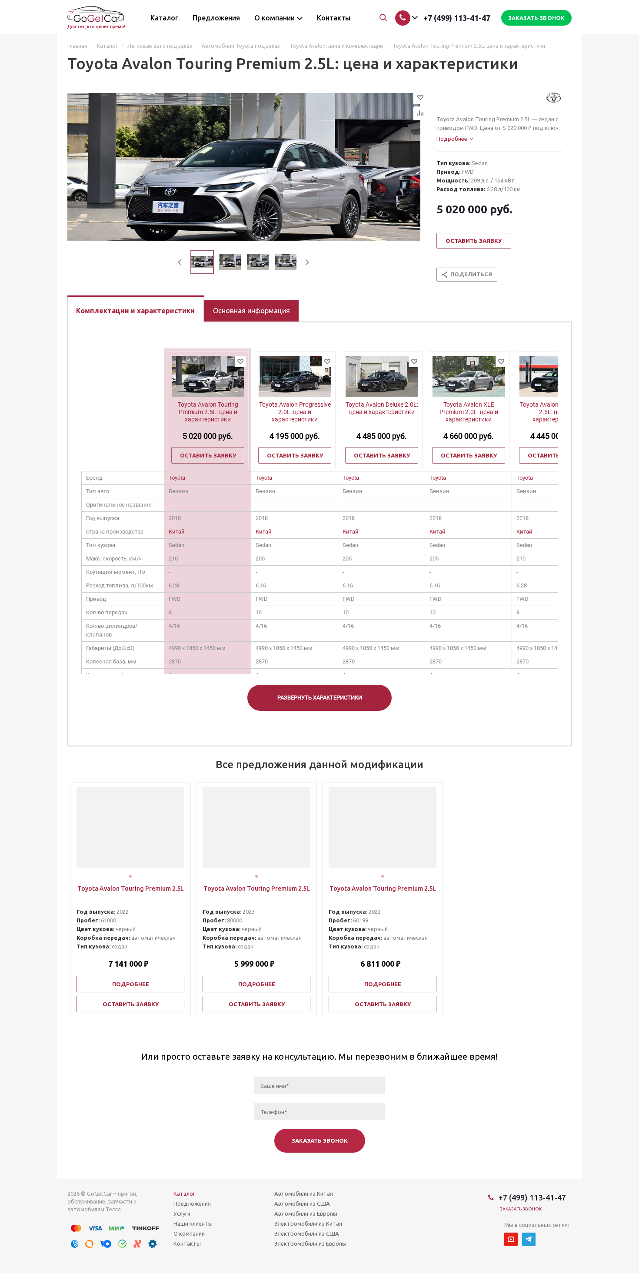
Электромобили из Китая (308, 1223)
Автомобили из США (302, 1203)
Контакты (187, 1243)
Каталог (184, 1193)
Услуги (181, 1213)
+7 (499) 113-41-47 (456, 18)
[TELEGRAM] (529, 1239)
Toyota (177, 477)
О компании (189, 1233)
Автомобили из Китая (303, 1193)
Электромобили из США (306, 1233)
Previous (180, 262)
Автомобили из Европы (305, 1213)
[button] (130, 876)
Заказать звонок (521, 1209)
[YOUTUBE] (511, 1239)
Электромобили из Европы (310, 1243)
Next (307, 262)
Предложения (192, 1203)
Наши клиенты (193, 1223)
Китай (177, 531)
